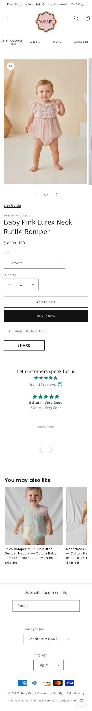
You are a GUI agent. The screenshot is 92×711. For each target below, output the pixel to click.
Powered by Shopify (50, 693)
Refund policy (75, 693)
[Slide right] (57, 194)
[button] (37, 42)
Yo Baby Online (27, 693)
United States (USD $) (44, 639)
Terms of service (44, 700)
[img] (46, 377)
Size (6, 253)
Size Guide (12, 205)
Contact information (72, 700)
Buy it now (46, 316)
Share (24, 345)
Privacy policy (20, 700)
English (44, 665)
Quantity (10, 275)
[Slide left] (35, 194)
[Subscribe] (74, 606)
